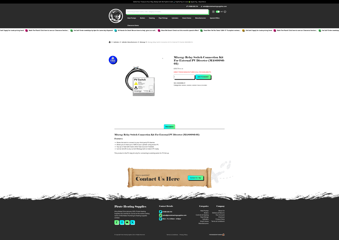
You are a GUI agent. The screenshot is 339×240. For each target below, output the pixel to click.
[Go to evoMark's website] (217, 235)
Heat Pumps (204, 211)
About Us (221, 211)
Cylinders (116, 42)
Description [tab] (169, 127)
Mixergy (142, 42)
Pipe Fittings (204, 217)
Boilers (206, 213)
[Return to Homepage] (116, 16)
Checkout (221, 217)
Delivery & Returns (218, 213)
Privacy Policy (220, 219)
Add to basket (203, 77)
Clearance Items (133, 25)
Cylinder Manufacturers (129, 42)
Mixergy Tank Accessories (199, 85)
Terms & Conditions (218, 221)
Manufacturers (204, 223)
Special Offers (215, 18)
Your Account (220, 215)
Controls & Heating (202, 215)
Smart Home (204, 221)
